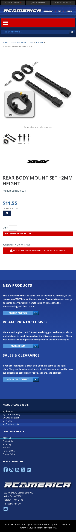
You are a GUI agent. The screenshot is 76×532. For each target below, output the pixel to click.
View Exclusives (18, 346)
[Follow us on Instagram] (11, 470)
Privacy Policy (9, 454)
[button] (63, 3)
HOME (5, 43)
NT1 (31, 43)
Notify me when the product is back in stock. (39, 250)
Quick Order (38, 2)
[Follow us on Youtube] (17, 470)
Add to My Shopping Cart (19, 233)
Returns (6, 447)
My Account (12, 2)
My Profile (7, 421)
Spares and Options (19, 43)
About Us (7, 438)
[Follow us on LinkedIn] (29, 470)
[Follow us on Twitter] (23, 470)
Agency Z (52, 528)
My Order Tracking (11, 414)
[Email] (6, 510)
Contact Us (8, 441)
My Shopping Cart (11, 418)
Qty (5, 227)
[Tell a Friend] (7, 213)
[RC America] (38, 10)
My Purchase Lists (11, 424)
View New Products (18, 313)
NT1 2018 (39, 43)
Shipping (7, 444)
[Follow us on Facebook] (6, 470)
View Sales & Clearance (18, 379)
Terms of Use (9, 451)
